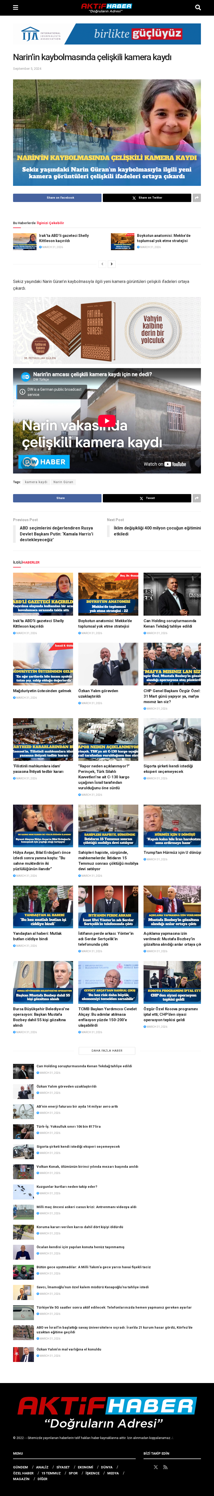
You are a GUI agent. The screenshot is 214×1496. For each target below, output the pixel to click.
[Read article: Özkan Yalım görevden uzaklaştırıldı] (108, 664)
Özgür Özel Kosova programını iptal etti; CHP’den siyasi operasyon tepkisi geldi (171, 1014)
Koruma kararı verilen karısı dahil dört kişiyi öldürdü (80, 1227)
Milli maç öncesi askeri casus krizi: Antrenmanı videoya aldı (86, 1207)
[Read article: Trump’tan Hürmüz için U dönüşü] (174, 826)
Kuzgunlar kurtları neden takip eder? (67, 1187)
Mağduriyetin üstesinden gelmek (42, 691)
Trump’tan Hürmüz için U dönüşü (173, 852)
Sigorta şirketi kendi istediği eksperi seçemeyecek (78, 1146)
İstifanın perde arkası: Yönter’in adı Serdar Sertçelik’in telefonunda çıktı (106, 939)
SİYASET (63, 1467)
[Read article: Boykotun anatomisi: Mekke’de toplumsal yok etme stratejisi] (122, 241)
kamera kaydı (36, 482)
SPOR (73, 1473)
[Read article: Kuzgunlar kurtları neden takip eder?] (23, 1191)
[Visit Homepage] (107, 8)
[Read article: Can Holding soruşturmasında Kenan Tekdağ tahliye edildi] (174, 594)
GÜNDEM (20, 1467)
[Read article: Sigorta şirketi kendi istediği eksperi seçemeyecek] (174, 739)
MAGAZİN (21, 1479)
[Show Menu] (15, 8)
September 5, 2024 (27, 69)
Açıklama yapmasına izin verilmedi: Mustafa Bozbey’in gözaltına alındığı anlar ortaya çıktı (174, 939)
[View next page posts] (112, 264)
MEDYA (113, 1473)
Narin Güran (63, 482)
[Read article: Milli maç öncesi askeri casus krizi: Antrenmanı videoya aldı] (23, 1212)
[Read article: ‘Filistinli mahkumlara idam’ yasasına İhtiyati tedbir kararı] (43, 739)
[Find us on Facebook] (146, 1467)
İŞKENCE (92, 1473)
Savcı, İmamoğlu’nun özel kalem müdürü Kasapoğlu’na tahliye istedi (93, 1287)
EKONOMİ (85, 1467)
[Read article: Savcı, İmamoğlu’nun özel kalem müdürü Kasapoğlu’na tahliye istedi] (23, 1292)
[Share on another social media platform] (197, 198)
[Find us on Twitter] (155, 1467)
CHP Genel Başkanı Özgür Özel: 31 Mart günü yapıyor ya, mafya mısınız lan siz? (172, 696)
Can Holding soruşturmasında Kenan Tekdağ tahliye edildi (84, 1066)
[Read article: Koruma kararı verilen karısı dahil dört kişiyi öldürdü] (23, 1232)
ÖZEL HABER (23, 1473)
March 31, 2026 (52, 247)
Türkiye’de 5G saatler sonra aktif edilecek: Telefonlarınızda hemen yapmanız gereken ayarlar (114, 1307)
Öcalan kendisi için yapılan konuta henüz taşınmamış (80, 1247)
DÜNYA (106, 1467)
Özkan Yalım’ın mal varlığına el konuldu (69, 1349)
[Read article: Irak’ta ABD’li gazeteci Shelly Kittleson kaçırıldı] (25, 241)
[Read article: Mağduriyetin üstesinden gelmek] (43, 664)
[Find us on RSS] (165, 1467)
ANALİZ (42, 1467)
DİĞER (42, 1479)
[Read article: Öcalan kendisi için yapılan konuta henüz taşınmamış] (23, 1252)
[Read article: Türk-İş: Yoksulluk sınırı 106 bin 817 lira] (23, 1131)
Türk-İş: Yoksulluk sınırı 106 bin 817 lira (69, 1126)
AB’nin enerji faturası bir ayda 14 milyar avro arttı (77, 1106)
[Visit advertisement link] (107, 37)
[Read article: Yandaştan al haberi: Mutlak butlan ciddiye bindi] (43, 907)
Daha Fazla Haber (107, 1050)
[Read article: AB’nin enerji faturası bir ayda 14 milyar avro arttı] (23, 1111)
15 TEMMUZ (51, 1473)
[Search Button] (198, 8)
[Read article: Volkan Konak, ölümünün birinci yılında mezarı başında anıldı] (23, 1171)
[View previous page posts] (102, 264)
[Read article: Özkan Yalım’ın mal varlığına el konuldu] (23, 1354)
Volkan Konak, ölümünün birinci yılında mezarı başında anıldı (87, 1167)
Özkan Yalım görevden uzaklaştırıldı (67, 1086)
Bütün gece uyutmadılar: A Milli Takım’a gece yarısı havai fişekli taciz (94, 1267)
